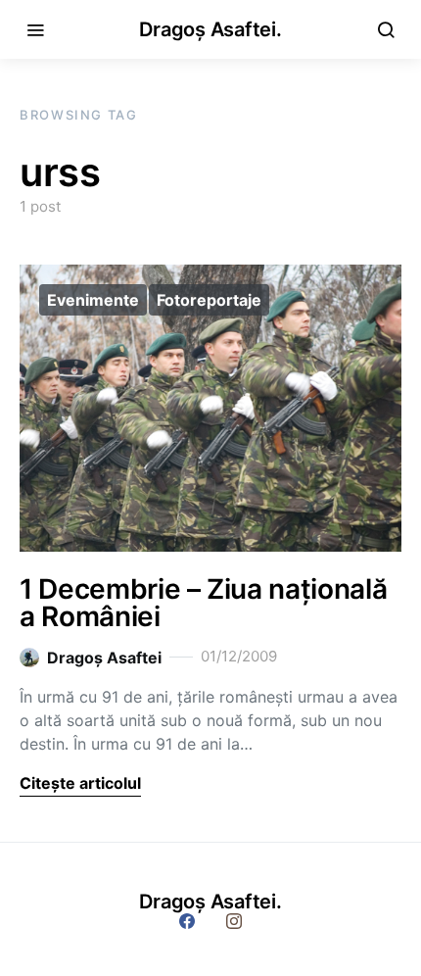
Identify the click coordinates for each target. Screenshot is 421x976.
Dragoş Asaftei (104, 657)
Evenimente (93, 300)
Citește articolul (80, 783)
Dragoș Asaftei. (210, 29)
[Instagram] (234, 921)
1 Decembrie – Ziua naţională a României (203, 602)
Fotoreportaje (209, 300)
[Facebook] (187, 921)
